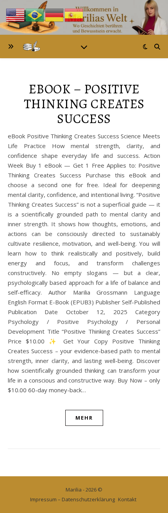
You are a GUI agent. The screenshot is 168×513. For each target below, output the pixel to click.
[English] (15, 14)
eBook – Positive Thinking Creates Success (84, 103)
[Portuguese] (35, 14)
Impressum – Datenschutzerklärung (72, 499)
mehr (84, 417)
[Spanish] (74, 14)
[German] (54, 14)
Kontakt (127, 499)
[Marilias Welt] (84, 17)
